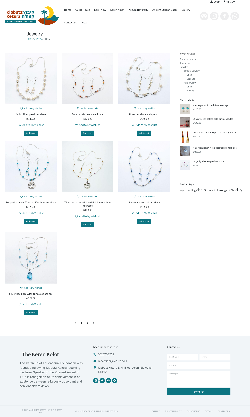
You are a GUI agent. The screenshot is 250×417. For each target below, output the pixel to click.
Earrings (191, 78)
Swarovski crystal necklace (87, 114)
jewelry (235, 189)
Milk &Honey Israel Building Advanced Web (96, 411)
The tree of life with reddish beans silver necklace (87, 204)
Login (217, 1)
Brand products (188, 59)
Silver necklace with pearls (144, 114)
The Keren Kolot (173, 411)
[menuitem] (68, 10)
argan (182, 190)
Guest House (193, 411)
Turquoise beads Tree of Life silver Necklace (31, 202)
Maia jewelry (190, 82)
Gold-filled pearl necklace (31, 114)
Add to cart (31, 133)
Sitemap (209, 411)
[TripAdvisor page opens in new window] (204, 16)
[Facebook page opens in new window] (224, 16)
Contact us (224, 411)
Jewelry (38, 38)
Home (29, 38)
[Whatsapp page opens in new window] (234, 16)
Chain (189, 74)
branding (190, 190)
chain (201, 189)
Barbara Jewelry (191, 70)
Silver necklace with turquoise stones (31, 294)
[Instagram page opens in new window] (214, 16)
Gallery (156, 411)
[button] (31, 108)
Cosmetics (185, 63)
